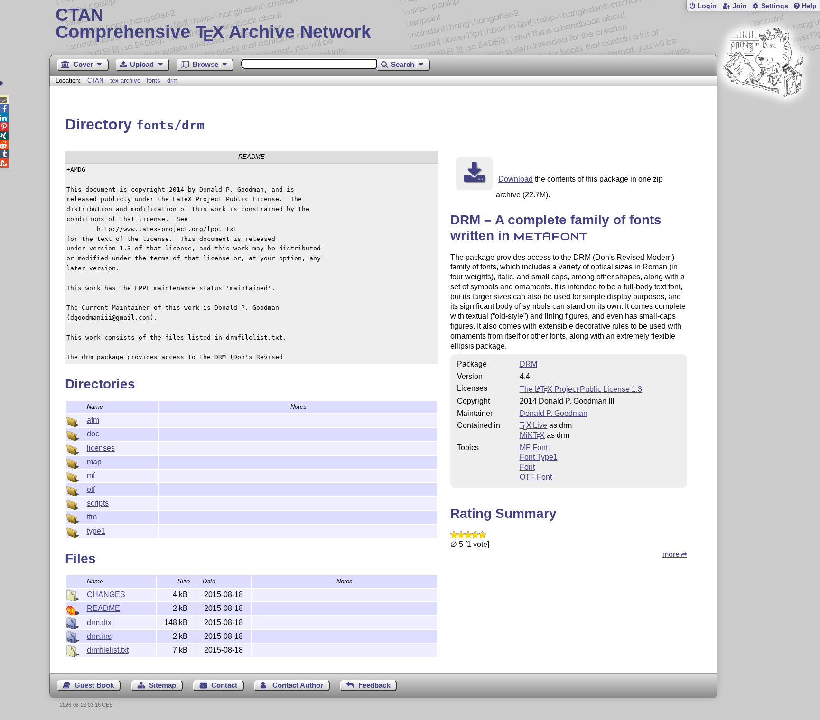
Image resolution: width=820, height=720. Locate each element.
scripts (98, 503)
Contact (224, 685)
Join (740, 5)
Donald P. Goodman (553, 413)
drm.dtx (99, 622)
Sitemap (162, 685)
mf (91, 475)
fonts (153, 80)
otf (91, 489)
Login (707, 5)
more (671, 554)
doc (93, 434)
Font (527, 467)
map (94, 462)
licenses (101, 448)
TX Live (534, 425)
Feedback (374, 685)
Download (515, 179)
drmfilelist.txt (108, 650)
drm (172, 80)
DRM (528, 364)
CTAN (95, 80)
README (103, 608)
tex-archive (125, 80)
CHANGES (106, 595)
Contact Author (297, 685)
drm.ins (99, 636)
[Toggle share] (3, 83)
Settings (774, 5)
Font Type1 (539, 457)
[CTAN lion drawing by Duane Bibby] (763, 115)
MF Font (534, 447)
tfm (92, 517)
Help (809, 5)
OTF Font (536, 477)
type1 (96, 531)
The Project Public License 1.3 (581, 389)
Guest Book (94, 685)
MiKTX (532, 435)
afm (93, 420)
